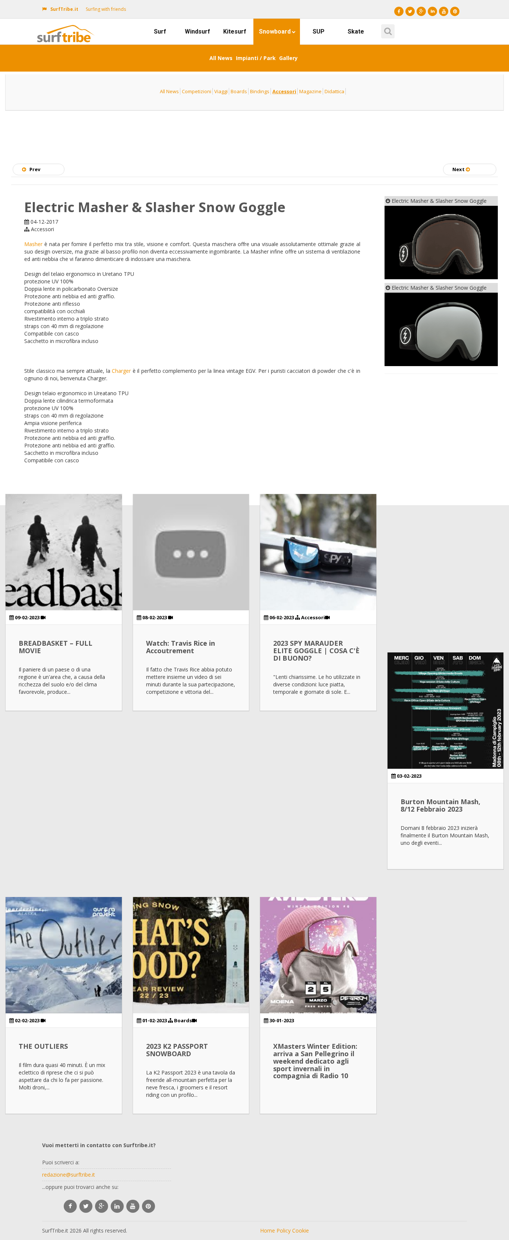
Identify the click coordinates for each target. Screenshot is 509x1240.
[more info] (67, 28)
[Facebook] (399, 11)
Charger (121, 370)
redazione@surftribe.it (68, 1174)
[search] (386, 29)
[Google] (421, 11)
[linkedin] (117, 1206)
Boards (239, 91)
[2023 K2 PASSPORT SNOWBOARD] (191, 955)
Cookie (300, 1230)
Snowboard (275, 31)
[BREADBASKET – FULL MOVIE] (64, 552)
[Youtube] (443, 11)
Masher (33, 244)
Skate (356, 31)
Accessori (284, 91)
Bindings (259, 91)
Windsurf (197, 31)
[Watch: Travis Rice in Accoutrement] (191, 552)
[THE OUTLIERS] (64, 955)
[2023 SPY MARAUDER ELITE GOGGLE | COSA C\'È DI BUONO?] (318, 552)
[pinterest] (148, 1206)
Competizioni (196, 91)
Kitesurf (234, 31)
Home (267, 1230)
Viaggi (221, 91)
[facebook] (70, 1206)
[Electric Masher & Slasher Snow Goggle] (441, 242)
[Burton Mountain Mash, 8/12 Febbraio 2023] (446, 710)
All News (221, 58)
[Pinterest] (454, 11)
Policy (283, 1230)
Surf (160, 31)
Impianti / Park (256, 58)
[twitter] (85, 1206)
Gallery (288, 58)
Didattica (334, 91)
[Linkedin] (432, 11)
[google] (101, 1206)
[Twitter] (410, 11)
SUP (319, 31)
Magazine (310, 91)
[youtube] (132, 1206)
